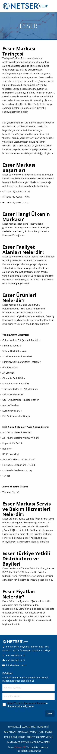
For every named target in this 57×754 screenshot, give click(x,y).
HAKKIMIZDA (14, 726)
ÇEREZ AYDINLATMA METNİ (39, 737)
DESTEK (48, 732)
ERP (24, 747)
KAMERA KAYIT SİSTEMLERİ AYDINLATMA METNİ (28, 742)
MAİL (6, 737)
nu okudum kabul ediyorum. (27, 705)
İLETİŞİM (21, 737)
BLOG (13, 737)
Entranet (19, 747)
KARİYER (33, 732)
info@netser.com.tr (16, 665)
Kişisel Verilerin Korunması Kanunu (26, 703)
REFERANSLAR (10, 732)
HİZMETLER (42, 726)
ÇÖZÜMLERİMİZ (28, 726)
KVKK (41, 732)
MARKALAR (23, 732)
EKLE (50, 713)
